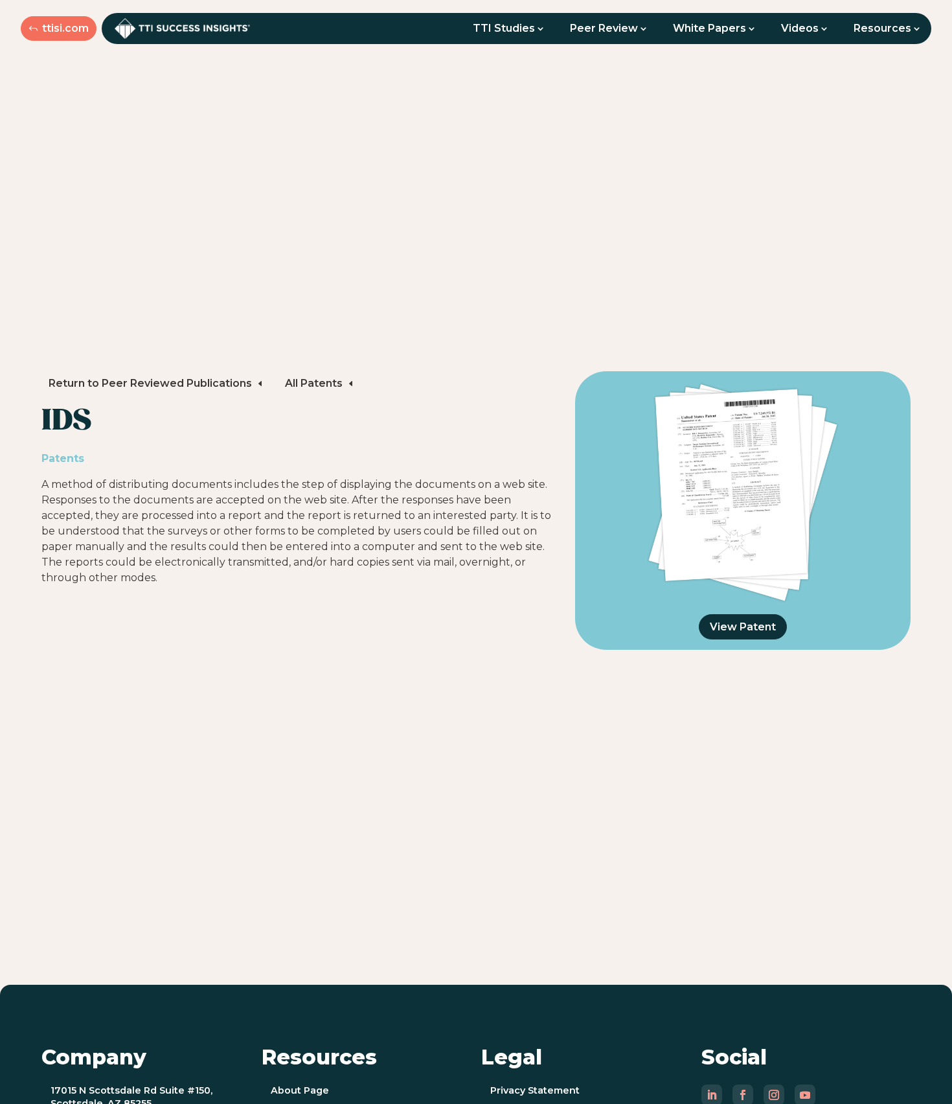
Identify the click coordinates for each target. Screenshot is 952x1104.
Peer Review (604, 28)
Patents (62, 458)
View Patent (743, 627)
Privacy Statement (535, 1090)
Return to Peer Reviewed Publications (150, 383)
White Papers (709, 28)
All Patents (314, 383)
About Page (300, 1090)
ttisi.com (65, 28)
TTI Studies (504, 28)
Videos (800, 28)
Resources (882, 28)
